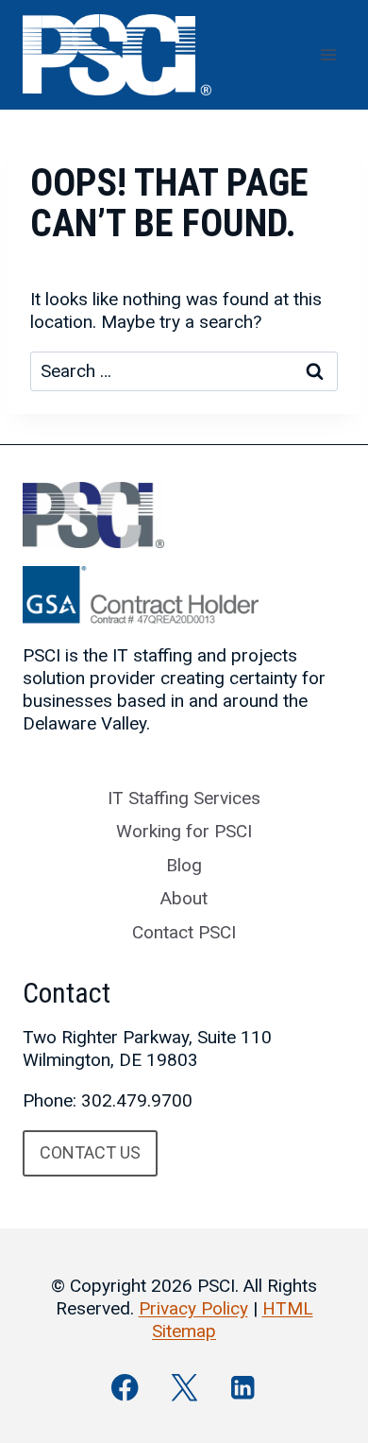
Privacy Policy (193, 1308)
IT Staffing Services (184, 798)
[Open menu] (327, 54)
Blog (184, 865)
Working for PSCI (184, 831)
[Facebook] (125, 1388)
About (184, 898)
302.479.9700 (136, 1100)
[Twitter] (184, 1388)
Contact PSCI (184, 932)
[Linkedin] (243, 1388)
